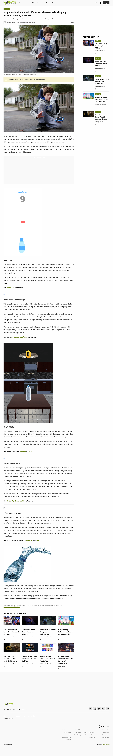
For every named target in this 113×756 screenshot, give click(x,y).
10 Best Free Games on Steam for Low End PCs (29, 658)
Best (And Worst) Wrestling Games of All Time (11, 631)
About (5, 716)
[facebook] (103, 708)
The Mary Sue (105, 735)
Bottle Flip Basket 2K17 (15, 501)
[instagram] (94, 708)
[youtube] (108, 708)
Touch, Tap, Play (66, 737)
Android (23, 451)
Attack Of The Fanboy (103, 730)
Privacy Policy (31, 716)
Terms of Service (20, 716)
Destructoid (106, 732)
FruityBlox (92, 737)
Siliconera (78, 732)
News (21, 3)
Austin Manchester (63, 637)
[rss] (90, 708)
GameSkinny (77, 735)
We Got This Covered (89, 732)
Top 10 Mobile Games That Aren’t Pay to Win (47, 658)
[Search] (96, 3)
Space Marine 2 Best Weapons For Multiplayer (48, 631)
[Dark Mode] (100, 3)
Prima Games (67, 732)
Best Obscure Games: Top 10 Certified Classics (10, 658)
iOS (30, 451)
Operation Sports (90, 735)
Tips (33, 3)
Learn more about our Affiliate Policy (12, 607)
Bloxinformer (105, 737)
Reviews (27, 3)
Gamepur (92, 730)
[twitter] (99, 708)
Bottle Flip (10, 287)
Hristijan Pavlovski (9, 637)
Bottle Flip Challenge (19, 337)
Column (47, 3)
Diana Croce (61, 666)
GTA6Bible (68, 740)
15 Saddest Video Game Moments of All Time (29, 631)
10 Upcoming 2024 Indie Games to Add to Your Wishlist (65, 631)
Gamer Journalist (66, 735)
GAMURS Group (106, 744)
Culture (39, 3)
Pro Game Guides (66, 730)
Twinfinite (78, 730)
